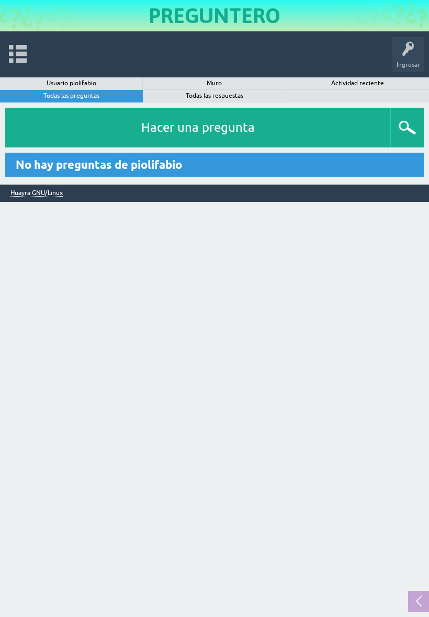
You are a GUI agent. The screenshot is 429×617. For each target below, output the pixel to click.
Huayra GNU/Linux (36, 193)
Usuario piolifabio (71, 83)
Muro (214, 83)
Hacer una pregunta (198, 127)
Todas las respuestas (214, 95)
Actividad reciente (357, 83)
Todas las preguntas (71, 95)
